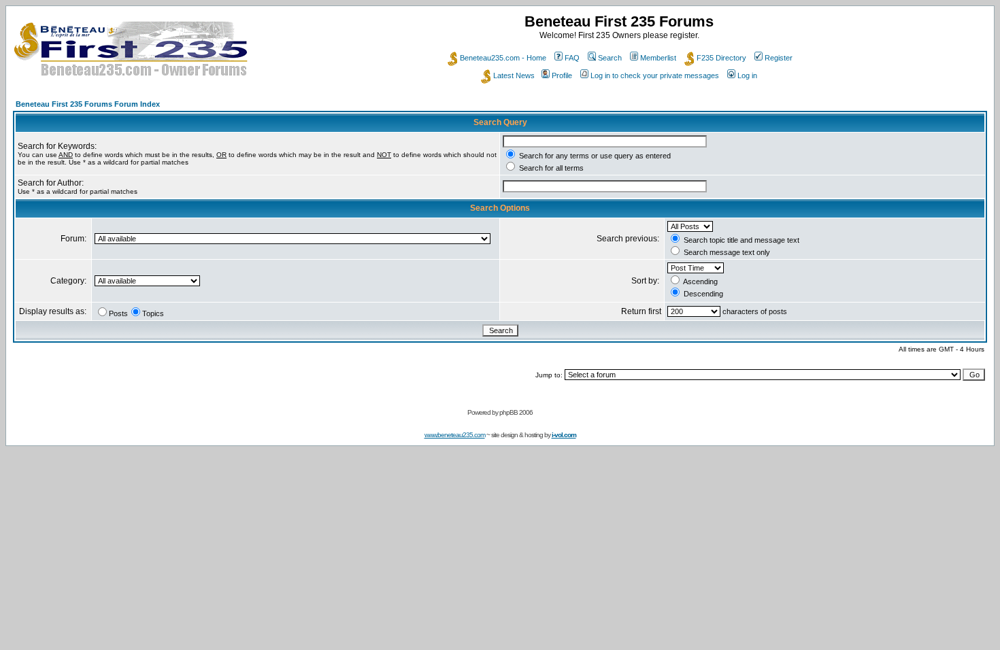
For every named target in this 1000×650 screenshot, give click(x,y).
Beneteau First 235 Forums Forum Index (88, 104)
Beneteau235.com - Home (503, 58)
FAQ (572, 58)
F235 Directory (721, 58)
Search (610, 58)
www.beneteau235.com (454, 435)
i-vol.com (564, 435)
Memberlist (658, 58)
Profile (562, 75)
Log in (747, 75)
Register (779, 58)
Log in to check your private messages (654, 75)
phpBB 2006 (516, 412)
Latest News (514, 75)
